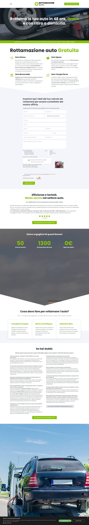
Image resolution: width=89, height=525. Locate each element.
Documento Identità (28, 151)
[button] (30, 523)
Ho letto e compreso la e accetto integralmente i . (40, 174)
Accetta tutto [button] (65, 520)
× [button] (87, 517)
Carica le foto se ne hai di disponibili (30, 156)
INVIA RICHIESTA (29, 183)
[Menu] (11, 3)
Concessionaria (52, 153)
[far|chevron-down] (44, 30)
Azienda (51, 152)
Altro (50, 154)
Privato (51, 150)
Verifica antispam (26, 175)
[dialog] (44, 521)
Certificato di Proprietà (29, 154)
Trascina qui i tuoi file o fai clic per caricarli (38, 159)
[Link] (44, 4)
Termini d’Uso (53, 174)
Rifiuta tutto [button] (78, 520)
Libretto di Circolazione (29, 152)
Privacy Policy (36, 174)
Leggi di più (17, 521)
